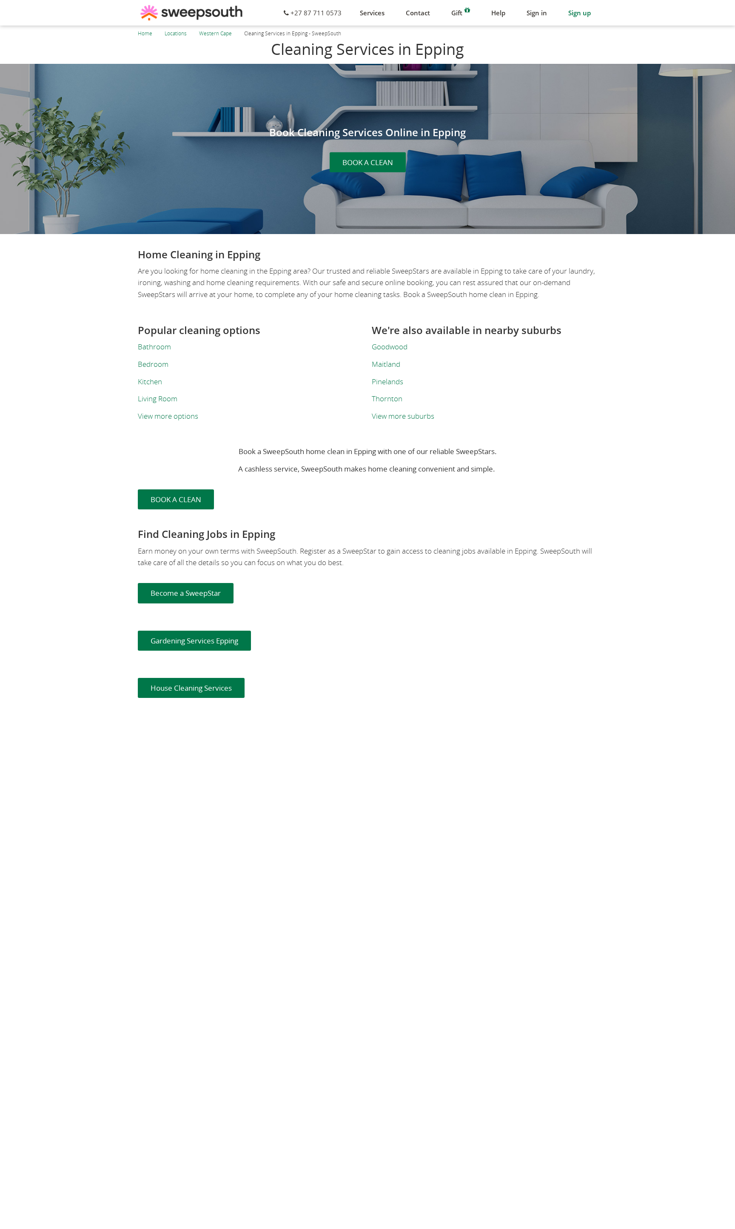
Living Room (157, 398)
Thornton (387, 398)
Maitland (386, 364)
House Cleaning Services (191, 688)
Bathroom (154, 347)
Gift (456, 13)
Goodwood (389, 347)
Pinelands (387, 381)
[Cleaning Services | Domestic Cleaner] (191, 13)
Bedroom (153, 364)
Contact (418, 13)
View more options (168, 416)
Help (498, 13)
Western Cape (215, 33)
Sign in (537, 13)
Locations (176, 33)
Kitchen (150, 381)
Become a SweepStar (186, 593)
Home (145, 33)
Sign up (579, 13)
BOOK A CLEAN (367, 162)
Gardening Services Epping (194, 641)
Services (372, 13)
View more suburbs (403, 416)
